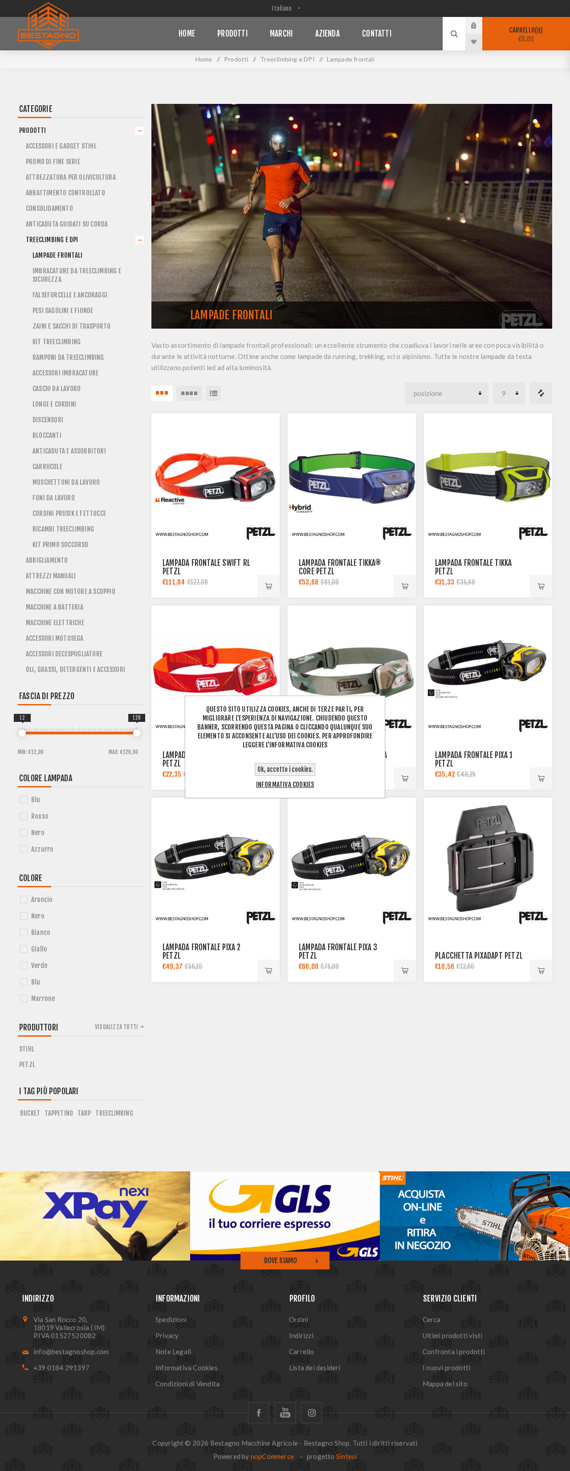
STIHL (26, 1049)
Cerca (431, 1319)
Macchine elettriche (55, 622)
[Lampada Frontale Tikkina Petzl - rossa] (215, 670)
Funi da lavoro (54, 498)
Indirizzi (301, 1335)
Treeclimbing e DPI (52, 239)
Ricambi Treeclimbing (63, 529)
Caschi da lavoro (57, 388)
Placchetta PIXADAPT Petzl (479, 955)
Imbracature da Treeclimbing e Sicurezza (77, 275)
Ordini (298, 1319)
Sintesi (346, 1456)
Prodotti (32, 130)
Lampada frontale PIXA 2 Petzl (202, 951)
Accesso (480, 25)
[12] (22, 733)
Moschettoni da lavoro (66, 482)
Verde (39, 965)
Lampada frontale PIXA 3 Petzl (338, 951)
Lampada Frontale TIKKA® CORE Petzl (340, 567)
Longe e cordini (54, 404)
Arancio (42, 899)
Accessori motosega (55, 638)
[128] (136, 733)
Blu (36, 799)
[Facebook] (258, 1412)
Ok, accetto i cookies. (285, 769)
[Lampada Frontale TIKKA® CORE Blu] (352, 477)
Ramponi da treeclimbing (68, 357)
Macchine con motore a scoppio (70, 591)
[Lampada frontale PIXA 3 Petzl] (352, 862)
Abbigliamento (47, 560)
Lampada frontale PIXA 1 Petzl (474, 759)
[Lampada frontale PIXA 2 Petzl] (215, 862)
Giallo (39, 949)
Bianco (40, 932)
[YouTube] (285, 1412)
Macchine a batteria (54, 607)
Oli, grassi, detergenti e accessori (75, 669)
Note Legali (173, 1351)
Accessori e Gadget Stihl (61, 146)
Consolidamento (49, 208)
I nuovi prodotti (446, 1368)
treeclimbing (114, 1113)
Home (203, 59)
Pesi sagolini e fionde (63, 310)
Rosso (40, 816)
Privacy (167, 1335)
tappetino (59, 1113)
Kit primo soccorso (61, 544)
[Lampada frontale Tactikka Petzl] (352, 670)
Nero (38, 832)
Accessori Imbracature (65, 373)
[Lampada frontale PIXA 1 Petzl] (488, 670)
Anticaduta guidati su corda (67, 224)
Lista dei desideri (315, 1368)
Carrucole (47, 466)
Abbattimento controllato (65, 193)
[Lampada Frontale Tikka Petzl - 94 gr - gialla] (488, 477)
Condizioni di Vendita (187, 1384)
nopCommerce (272, 1456)
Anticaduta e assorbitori (69, 451)
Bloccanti (47, 435)
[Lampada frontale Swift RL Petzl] (215, 477)
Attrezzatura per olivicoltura (71, 177)
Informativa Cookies (186, 1368)
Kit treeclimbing (57, 342)
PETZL (27, 1064)
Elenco (213, 393)
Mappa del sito (445, 1384)
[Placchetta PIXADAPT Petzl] (488, 862)
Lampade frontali (57, 255)
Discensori (48, 420)
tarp (84, 1113)
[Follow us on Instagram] (311, 1412)
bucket (30, 1113)
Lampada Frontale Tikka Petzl (473, 567)
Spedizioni (171, 1319)
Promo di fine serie (53, 161)
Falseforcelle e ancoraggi (70, 295)
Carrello (524, 34)
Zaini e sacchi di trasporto (71, 326)
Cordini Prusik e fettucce (69, 513)
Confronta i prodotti (541, 393)
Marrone (43, 998)
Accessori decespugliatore (64, 654)
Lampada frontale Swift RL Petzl (206, 567)
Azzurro (42, 849)
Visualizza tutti (116, 1026)
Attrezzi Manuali (51, 576)
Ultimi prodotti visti (452, 1335)
